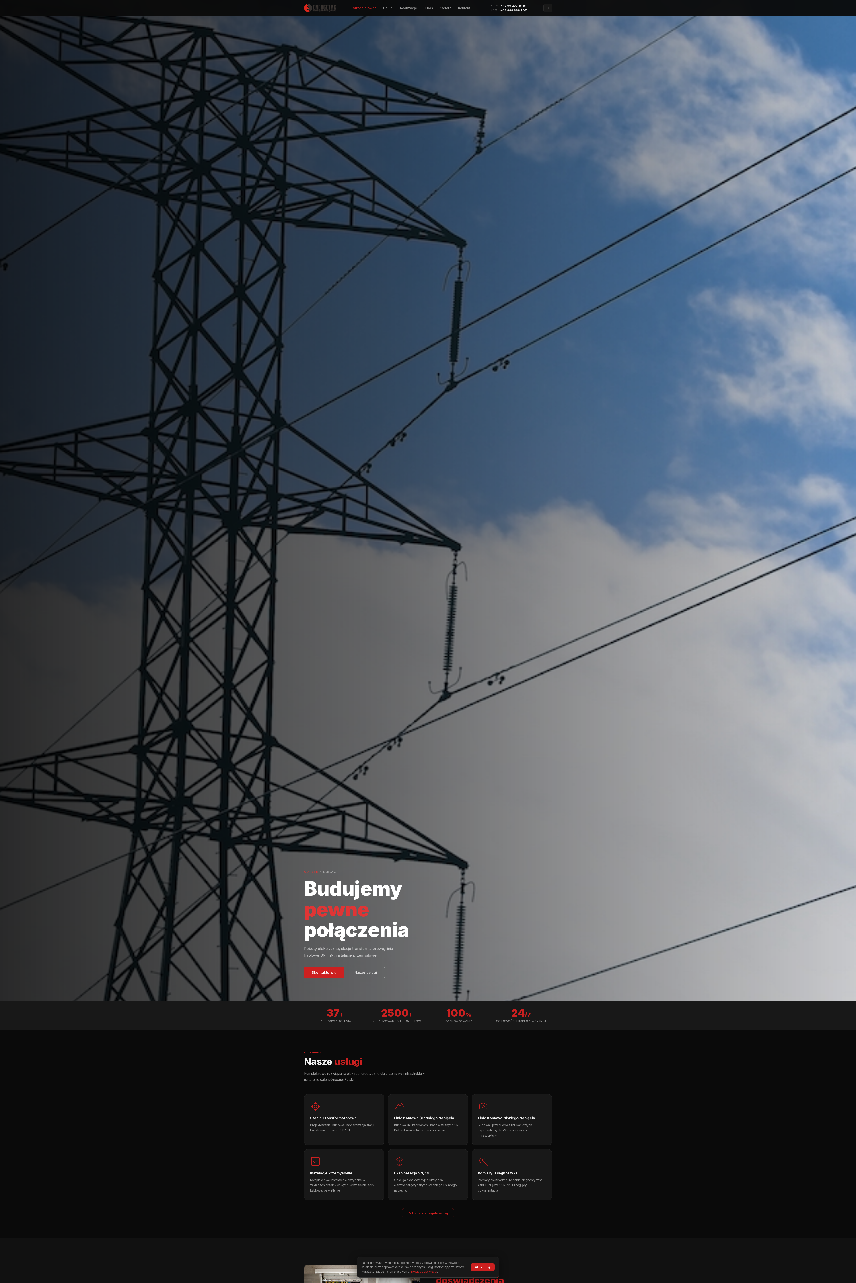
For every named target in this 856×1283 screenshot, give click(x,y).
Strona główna (365, 8)
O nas (428, 8)
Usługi (388, 8)
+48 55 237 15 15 (513, 5)
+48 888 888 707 (513, 10)
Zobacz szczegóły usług (428, 1213)
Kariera (445, 8)
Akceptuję (482, 1267)
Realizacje (408, 8)
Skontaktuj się (324, 972)
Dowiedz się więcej (424, 1271)
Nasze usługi (365, 972)
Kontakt (464, 8)
